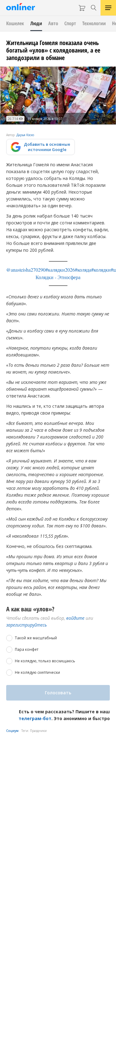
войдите (75, 618)
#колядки (101, 269)
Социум (12, 731)
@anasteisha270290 (25, 269)
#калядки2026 (60, 269)
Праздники (38, 731)
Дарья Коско (25, 135)
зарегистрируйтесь (26, 625)
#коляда (83, 269)
